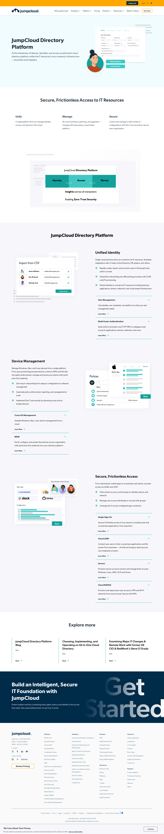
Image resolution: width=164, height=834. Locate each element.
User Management (106, 299)
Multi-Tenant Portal (105, 741)
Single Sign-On (105, 517)
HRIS (45, 763)
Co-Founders (131, 745)
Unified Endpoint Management (54, 799)
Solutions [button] (74, 10)
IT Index (102, 783)
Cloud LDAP (103, 538)
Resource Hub (104, 769)
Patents (81, 813)
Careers (130, 748)
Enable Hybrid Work (78, 755)
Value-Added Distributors (108, 756)
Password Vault (49, 770)
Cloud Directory (49, 741)
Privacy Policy (45, 813)
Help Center (131, 779)
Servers (101, 563)
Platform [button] (86, 10)
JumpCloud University (106, 794)
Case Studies (104, 790)
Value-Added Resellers (107, 759)
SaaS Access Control (51, 781)
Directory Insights (49, 759)
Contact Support (132, 772)
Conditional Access (50, 752)
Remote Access (49, 777)
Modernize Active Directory (81, 765)
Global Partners (105, 748)
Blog (101, 779)
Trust (53, 813)
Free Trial (147, 11)
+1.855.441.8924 (21, 742)
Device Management (50, 756)
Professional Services (134, 776)
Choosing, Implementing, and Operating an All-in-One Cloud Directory (80, 644)
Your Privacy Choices (112, 813)
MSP (101, 738)
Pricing (97, 10)
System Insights (49, 795)
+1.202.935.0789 (24, 739)
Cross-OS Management (25, 415)
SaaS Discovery (49, 784)
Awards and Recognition (135, 756)
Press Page (130, 752)
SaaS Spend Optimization (52, 788)
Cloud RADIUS (104, 585)
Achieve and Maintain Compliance (83, 738)
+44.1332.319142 (22, 744)
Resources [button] (118, 10)
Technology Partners (106, 752)
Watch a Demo (133, 10)
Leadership (130, 741)
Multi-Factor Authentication (111, 321)
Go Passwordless (77, 758)
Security (67, 813)
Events (102, 772)
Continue (150, 829)
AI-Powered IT (76, 741)
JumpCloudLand (105, 797)
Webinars (103, 776)
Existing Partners (105, 745)
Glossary (130, 783)
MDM (17, 436)
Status (129, 787)
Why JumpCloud (61, 10)
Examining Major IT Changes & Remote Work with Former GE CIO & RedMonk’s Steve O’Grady (128, 644)
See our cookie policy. (76, 832)
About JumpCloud (133, 738)
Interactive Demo (105, 787)
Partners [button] (106, 10)
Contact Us (132, 3)
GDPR (74, 813)
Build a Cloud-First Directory (81, 751)
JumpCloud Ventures (133, 759)
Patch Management (50, 774)
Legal (60, 813)
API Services (48, 738)
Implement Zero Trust (79, 762)
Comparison (76, 782)
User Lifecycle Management (53, 802)
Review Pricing (23, 766)
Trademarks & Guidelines (95, 813)
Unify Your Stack (77, 775)
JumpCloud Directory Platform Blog (34, 643)
